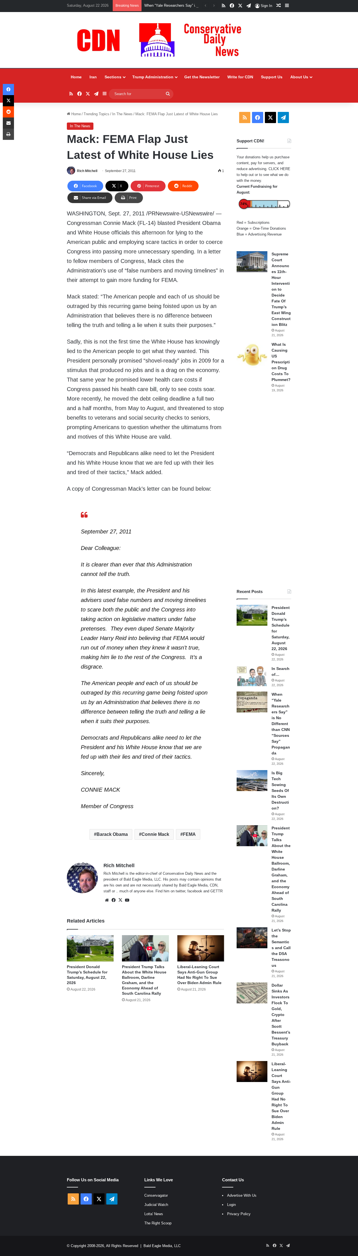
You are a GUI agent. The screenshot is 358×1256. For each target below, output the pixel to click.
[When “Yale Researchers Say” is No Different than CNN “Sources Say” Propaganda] (252, 701)
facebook (194, 891)
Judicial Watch (156, 1205)
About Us (299, 77)
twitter (180, 891)
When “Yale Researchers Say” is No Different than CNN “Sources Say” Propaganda (281, 723)
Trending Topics (96, 114)
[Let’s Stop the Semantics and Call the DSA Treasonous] (252, 937)
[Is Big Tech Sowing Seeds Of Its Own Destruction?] (252, 780)
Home (76, 77)
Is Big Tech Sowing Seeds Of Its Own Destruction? (280, 790)
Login (231, 1205)
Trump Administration (152, 77)
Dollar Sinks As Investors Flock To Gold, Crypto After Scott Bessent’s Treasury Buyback (281, 1014)
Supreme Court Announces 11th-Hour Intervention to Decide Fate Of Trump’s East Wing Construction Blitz (281, 289)
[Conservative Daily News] (162, 40)
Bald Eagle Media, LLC (162, 1246)
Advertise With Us (241, 1195)
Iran (93, 77)
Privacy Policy (239, 1214)
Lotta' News (153, 1214)
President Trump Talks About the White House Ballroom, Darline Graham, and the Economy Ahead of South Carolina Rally (281, 869)
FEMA (189, 834)
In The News (122, 114)
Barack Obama (112, 834)
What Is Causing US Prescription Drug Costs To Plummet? (281, 362)
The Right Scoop (157, 1223)
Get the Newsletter (202, 77)
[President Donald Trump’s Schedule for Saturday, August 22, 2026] (90, 948)
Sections (113, 77)
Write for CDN (240, 77)
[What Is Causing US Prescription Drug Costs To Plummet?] (252, 355)
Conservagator (156, 1195)
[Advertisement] (264, 491)
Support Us (271, 77)
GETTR (216, 891)
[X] (120, 900)
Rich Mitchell (87, 171)
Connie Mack (155, 834)
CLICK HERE (279, 169)
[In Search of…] (252, 676)
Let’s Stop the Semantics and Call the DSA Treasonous (281, 948)
